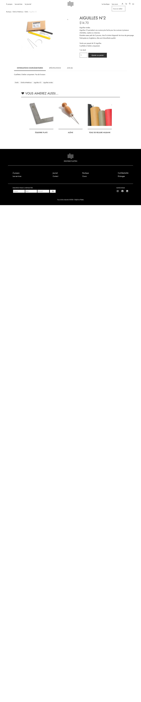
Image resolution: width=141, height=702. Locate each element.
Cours (84, 176)
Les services (18, 4)
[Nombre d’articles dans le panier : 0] (126, 4)
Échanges (121, 176)
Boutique (8, 12)
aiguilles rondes (48, 82)
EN (133, 4)
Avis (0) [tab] (70, 68)
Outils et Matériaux (18, 12)
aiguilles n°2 (37, 82)
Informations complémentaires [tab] (30, 68)
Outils (26, 12)
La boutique (105, 4)
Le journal (28, 4)
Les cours (115, 4)
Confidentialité (123, 173)
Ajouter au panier (98, 55)
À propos (9, 4)
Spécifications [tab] (55, 68)
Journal (55, 173)
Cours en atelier (117, 9)
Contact (55, 176)
